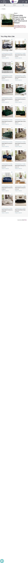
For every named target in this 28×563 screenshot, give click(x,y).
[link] (14, 5)
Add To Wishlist (12, 39)
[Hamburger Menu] (4, 5)
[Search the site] (22, 2)
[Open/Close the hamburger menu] (26, 2)
